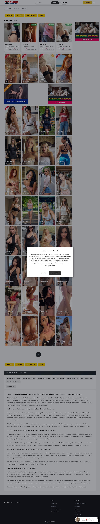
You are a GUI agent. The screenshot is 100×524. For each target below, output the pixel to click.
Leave (44, 273)
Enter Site (55, 273)
